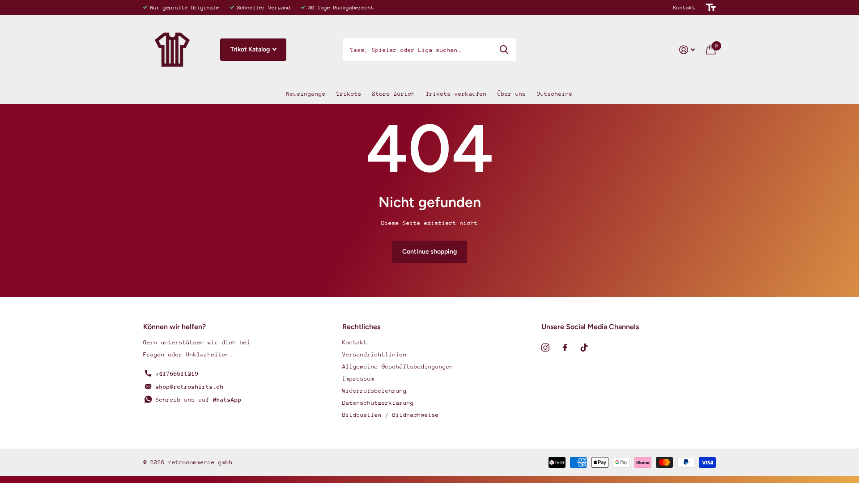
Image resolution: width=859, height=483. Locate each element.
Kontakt (684, 7)
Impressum (358, 378)
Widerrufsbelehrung (374, 390)
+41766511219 (177, 373)
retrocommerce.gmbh (200, 462)
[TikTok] (584, 347)
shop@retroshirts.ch (190, 386)
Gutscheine (555, 93)
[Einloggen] (687, 50)
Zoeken (504, 49)
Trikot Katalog (250, 49)
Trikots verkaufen (456, 93)
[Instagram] (545, 347)
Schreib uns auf (199, 399)
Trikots (348, 93)
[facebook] (565, 347)
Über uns (512, 93)
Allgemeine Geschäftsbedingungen (397, 366)
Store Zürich (393, 93)
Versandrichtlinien (374, 354)
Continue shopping (429, 251)
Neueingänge (306, 93)
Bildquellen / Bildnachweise (390, 414)
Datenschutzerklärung (378, 402)
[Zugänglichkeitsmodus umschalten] (711, 7)
